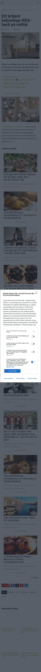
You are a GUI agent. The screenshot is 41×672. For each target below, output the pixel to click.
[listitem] (20, 331)
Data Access (20, 378)
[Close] (37, 294)
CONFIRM (12, 371)
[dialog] (20, 336)
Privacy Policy (32, 378)
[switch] (33, 336)
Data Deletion (8, 378)
